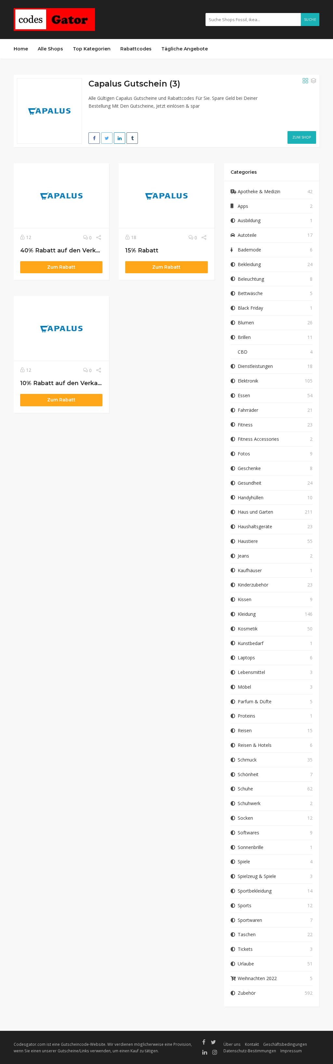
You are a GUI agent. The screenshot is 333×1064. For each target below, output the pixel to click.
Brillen (244, 337)
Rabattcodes (136, 49)
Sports (244, 905)
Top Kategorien (92, 49)
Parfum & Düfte (255, 701)
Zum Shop (301, 137)
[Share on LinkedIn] (119, 138)
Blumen (246, 322)
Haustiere (248, 541)
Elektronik (248, 381)
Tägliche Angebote (184, 49)
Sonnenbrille (250, 847)
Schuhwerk (249, 803)
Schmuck (247, 760)
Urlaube (246, 964)
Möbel (244, 687)
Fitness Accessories (258, 439)
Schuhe (245, 789)
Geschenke (249, 468)
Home (21, 49)
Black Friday (250, 308)
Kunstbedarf (250, 643)
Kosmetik (248, 629)
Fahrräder (248, 410)
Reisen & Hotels (255, 745)
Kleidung (247, 614)
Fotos (244, 454)
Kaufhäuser (250, 570)
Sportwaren (250, 920)
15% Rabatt (141, 250)
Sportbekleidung (255, 891)
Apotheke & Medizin (259, 191)
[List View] (313, 81)
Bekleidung (249, 264)
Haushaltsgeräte (255, 526)
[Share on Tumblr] (132, 138)
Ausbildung (249, 220)
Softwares (248, 832)
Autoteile (247, 235)
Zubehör (247, 993)
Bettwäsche (250, 293)
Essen (244, 395)
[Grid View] (305, 81)
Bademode (249, 250)
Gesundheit (249, 483)
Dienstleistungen (255, 366)
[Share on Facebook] (94, 138)
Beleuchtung (251, 279)
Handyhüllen (250, 497)
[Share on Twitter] (107, 138)
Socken (245, 818)
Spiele (244, 861)
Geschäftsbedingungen (285, 1044)
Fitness (245, 425)
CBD (242, 352)
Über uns (232, 1044)
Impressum (291, 1050)
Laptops (246, 657)
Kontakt (252, 1044)
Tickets (245, 949)
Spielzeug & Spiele (257, 876)
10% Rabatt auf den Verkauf (62, 383)
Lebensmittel (251, 672)
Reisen (245, 730)
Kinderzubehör (253, 585)
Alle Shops (50, 49)
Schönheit (248, 774)
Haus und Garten (255, 512)
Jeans (243, 556)
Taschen (247, 934)
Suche (310, 19)
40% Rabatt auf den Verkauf (63, 250)
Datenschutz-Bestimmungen (249, 1050)
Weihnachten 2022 (257, 978)
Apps (243, 206)
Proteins (246, 716)
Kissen (244, 599)
